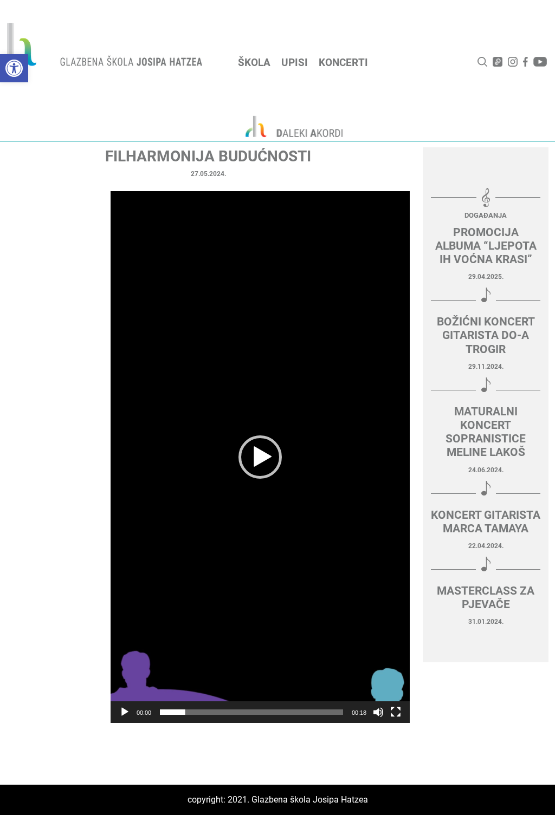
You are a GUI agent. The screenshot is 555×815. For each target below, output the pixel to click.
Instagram (513, 62)
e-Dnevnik (497, 62)
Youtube (540, 62)
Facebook (525, 62)
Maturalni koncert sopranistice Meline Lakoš (486, 432)
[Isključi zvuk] (378, 712)
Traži (482, 62)
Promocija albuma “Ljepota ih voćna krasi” (486, 246)
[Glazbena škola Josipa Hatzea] (106, 47)
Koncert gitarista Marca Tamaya (485, 521)
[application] (260, 456)
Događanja (485, 215)
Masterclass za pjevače (485, 597)
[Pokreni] (124, 712)
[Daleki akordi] (288, 126)
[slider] (251, 712)
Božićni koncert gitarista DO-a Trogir (486, 335)
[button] (14, 68)
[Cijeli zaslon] (395, 712)
